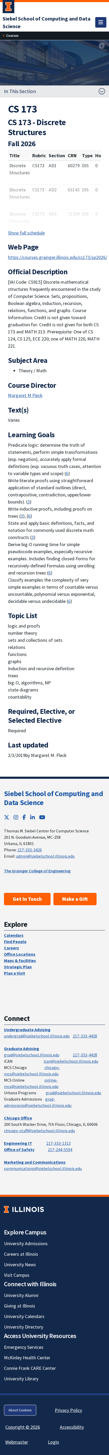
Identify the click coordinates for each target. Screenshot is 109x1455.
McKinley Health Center (27, 1358)
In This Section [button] (20, 91)
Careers (11, 947)
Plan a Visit (14, 973)
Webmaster (16, 1442)
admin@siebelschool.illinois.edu (45, 856)
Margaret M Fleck (25, 395)
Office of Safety (19, 1149)
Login (53, 1442)
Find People (15, 941)
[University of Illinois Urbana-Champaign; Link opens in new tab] (8, 7)
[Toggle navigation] (100, 22)
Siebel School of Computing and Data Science (53, 798)
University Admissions (26, 1243)
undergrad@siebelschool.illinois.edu (37, 1036)
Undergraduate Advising (27, 1029)
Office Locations (19, 954)
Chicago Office (18, 1118)
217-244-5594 (60, 1149)
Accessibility (72, 1427)
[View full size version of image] (102, 46)
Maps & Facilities (20, 960)
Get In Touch (27, 899)
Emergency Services (23, 1347)
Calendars (14, 935)
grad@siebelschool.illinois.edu (31, 1054)
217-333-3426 (29, 849)
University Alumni (21, 1295)
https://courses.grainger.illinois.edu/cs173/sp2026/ (57, 257)
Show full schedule (26, 233)
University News (20, 1264)
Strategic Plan (18, 966)
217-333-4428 (85, 1036)
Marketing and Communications (35, 1162)
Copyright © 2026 (22, 1427)
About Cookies (20, 1410)
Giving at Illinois (19, 1306)
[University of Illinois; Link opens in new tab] (24, 1209)
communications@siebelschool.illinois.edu (43, 1168)
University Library (21, 1379)
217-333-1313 (58, 1143)
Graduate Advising (21, 1048)
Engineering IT (18, 1143)
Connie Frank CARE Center (30, 1368)
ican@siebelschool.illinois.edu (71, 1061)
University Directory (23, 1327)
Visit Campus (16, 1275)
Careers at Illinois (21, 1254)
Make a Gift (75, 899)
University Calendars (24, 1316)
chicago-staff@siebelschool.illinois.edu (39, 1130)
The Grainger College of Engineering (37, 870)
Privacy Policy (68, 1410)
